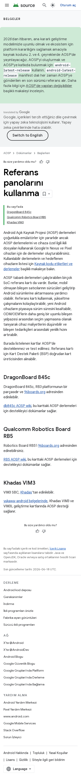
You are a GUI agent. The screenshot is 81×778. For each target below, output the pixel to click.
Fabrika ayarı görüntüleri (20, 618)
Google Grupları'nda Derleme (23, 677)
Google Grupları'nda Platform (23, 670)
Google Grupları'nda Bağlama (23, 684)
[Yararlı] (41, 162)
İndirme (8, 604)
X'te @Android (13, 643)
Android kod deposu (17, 590)
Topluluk (38, 753)
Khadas (26, 492)
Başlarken (43, 153)
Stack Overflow (14, 730)
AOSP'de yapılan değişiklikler (49, 86)
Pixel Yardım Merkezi (17, 709)
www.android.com (16, 716)
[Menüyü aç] (7, 5)
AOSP (7, 153)
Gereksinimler (13, 597)
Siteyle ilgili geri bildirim (48, 760)
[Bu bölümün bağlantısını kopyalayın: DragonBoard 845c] (54, 377)
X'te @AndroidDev (16, 650)
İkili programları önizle (18, 611)
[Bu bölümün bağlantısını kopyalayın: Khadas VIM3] (39, 483)
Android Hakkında (15, 753)
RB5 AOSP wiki (14, 459)
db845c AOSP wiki (17, 406)
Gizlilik (23, 760)
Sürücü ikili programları (19, 625)
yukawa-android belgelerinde (25, 501)
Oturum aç (68, 5)
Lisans (10, 760)
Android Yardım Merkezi (20, 702)
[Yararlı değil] (47, 162)
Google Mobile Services (19, 723)
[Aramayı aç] (44, 5)
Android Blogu (13, 657)
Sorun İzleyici (12, 737)
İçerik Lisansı (58, 548)
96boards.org (34, 392)
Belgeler (11, 19)
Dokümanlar (24, 153)
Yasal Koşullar (58, 753)
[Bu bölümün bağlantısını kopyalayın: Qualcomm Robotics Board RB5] (17, 436)
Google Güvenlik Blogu (19, 663)
